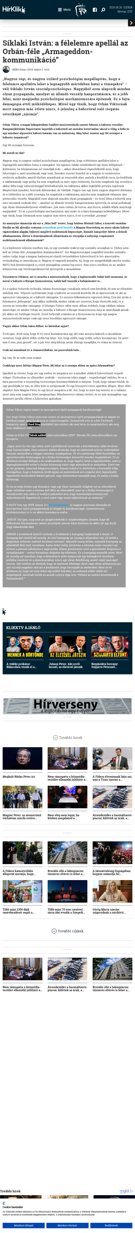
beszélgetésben (59, 505)
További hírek (70, 737)
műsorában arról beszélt (57, 227)
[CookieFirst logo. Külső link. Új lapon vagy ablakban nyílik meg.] (4, 1203)
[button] (64, 9)
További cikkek (70, 931)
